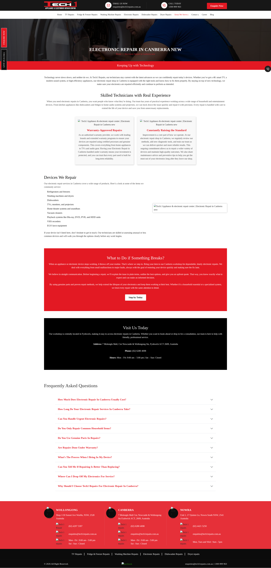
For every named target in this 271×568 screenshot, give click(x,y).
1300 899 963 (175, 7)
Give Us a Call (4, 59)
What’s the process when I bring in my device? (85, 457)
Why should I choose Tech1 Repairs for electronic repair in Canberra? (98, 486)
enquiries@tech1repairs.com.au (127, 7)
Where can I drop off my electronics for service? (86, 476)
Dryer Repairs (165, 15)
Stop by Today (136, 297)
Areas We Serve (180, 15)
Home (59, 15)
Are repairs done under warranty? (78, 447)
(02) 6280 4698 (138, 526)
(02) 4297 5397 (75, 526)
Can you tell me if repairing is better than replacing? (89, 466)
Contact (194, 15)
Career (204, 15)
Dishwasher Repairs (149, 15)
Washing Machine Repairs (110, 15)
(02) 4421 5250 (200, 526)
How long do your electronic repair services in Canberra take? (94, 409)
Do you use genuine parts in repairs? (79, 438)
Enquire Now (216, 6)
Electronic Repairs (131, 15)
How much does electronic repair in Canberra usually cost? (92, 399)
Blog (212, 15)
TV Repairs (69, 15)
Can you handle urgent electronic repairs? (82, 418)
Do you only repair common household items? (84, 428)
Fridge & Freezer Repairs (87, 15)
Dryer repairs (193, 554)
